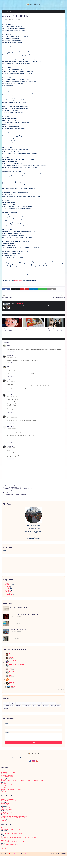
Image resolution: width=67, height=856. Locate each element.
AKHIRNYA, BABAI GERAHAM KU (18, 607)
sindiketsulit (10, 395)
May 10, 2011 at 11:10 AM (12, 396)
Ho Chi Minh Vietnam (8, 705)
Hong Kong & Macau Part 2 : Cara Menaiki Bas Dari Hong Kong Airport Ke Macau (21, 842)
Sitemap (57, 853)
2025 (6, 593)
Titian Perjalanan (5, 828)
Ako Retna (5, 19)
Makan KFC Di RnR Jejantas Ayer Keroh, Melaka (13, 817)
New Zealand (45, 705)
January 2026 (8, 591)
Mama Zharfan (13, 661)
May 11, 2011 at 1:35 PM (11, 428)
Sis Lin (9, 366)
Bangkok (12, 703)
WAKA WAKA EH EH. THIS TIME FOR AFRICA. (12, 846)
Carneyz (12, 686)
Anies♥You (4, 832)
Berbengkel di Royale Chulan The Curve (11, 785)
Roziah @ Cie (12, 672)
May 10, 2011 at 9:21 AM (11, 357)
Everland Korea (46, 703)
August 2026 (8, 584)
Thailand (6, 708)
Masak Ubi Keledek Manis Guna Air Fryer (11, 801)
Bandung (6, 703)
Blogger (25, 853)
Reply (8, 352)
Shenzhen (57, 705)
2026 (6, 583)
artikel (7, 11)
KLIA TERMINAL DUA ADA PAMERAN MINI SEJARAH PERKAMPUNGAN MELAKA (20, 837)
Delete (12, 352)
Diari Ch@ (3, 787)
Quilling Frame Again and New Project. (11, 789)
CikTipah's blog (18, 280)
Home (4, 11)
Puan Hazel (12, 679)
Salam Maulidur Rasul (7, 776)
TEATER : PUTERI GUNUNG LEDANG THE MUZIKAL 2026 (24, 614)
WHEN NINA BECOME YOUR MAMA (19, 622)
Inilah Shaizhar (5, 771)
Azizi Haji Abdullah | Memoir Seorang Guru (12, 829)
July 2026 (7, 586)
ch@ (8, 345)
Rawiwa (11, 657)
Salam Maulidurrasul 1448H (8, 805)
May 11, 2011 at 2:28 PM (11, 447)
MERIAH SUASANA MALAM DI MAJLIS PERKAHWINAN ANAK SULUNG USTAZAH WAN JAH (23, 781)
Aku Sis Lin (4, 779)
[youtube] (37, 761)
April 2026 (8, 590)
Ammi (10, 668)
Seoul (52, 705)
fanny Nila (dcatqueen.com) (16, 664)
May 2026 (7, 589)
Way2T (13, 853)
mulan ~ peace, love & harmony (9, 844)
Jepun (34, 705)
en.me (2, 836)
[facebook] (30, 761)
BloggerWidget (61, 689)
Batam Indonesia (20, 703)
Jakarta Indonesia (27, 705)
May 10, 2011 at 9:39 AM (11, 368)
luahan (13, 283)
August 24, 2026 (5, 813)
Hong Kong (18, 705)
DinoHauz (11, 682)
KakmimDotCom (5, 783)
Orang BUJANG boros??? (29, 329)
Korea (39, 705)
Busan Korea (29, 703)
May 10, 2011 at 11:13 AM (12, 417)
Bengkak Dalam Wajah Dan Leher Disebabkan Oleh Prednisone (11, 330)
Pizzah (10, 654)
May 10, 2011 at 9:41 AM (11, 381)
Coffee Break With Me (7, 775)
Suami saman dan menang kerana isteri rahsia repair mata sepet (54, 330)
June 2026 (7, 587)
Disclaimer (63, 853)
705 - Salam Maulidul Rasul (8, 772)
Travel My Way (5, 840)
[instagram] (33, 761)
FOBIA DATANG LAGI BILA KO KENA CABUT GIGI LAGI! (24, 637)
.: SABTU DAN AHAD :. (6, 809)
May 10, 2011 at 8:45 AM (11, 346)
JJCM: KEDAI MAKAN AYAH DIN (18, 629)
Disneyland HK (37, 703)
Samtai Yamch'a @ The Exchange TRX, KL (11, 833)
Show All (4, 792)
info (8, 283)
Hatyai (53, 703)
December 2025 (9, 594)
